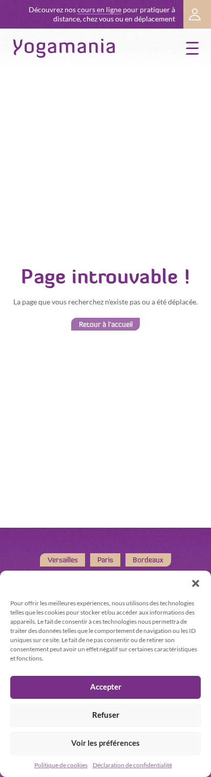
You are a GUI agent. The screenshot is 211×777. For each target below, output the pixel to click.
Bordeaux (148, 559)
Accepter (105, 686)
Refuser (105, 715)
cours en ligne (99, 10)
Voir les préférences (105, 743)
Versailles (63, 559)
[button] (196, 583)
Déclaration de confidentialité (132, 765)
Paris (105, 559)
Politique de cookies (61, 765)
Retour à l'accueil (106, 323)
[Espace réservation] (197, 14)
